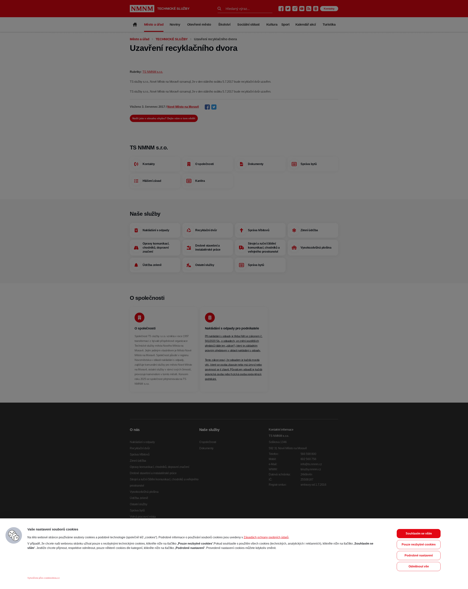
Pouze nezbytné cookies (419, 544)
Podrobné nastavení (419, 555)
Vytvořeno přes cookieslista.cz (43, 578)
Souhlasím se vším (419, 533)
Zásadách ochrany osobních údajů (266, 537)
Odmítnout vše (419, 566)
